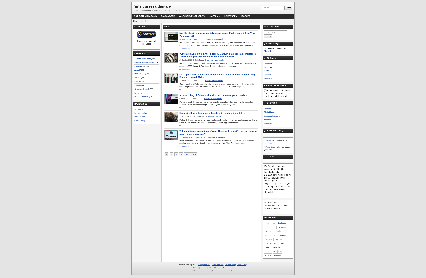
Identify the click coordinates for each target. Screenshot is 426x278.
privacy (268, 243)
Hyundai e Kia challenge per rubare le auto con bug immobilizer (212, 113)
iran (275, 235)
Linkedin (267, 75)
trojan (280, 251)
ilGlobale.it (268, 123)
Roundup (138, 85)
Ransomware (168, 16)
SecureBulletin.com (272, 116)
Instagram (268, 67)
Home (135, 21)
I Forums (245, 16)
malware (283, 235)
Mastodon (268, 51)
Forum (277, 93)
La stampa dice (140, 113)
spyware (276, 247)
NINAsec (267, 140)
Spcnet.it (267, 108)
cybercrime (283, 227)
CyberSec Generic (142, 89)
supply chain (270, 251)
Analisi (137, 70)
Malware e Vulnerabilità (192, 16)
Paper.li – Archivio (141, 97)
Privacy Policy (140, 117)
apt (274, 223)
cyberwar (269, 231)
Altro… (214, 16)
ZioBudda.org (269, 112)
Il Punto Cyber (270, 147)
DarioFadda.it (228, 268)
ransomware (279, 243)
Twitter (266, 71)
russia (267, 247)
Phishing (137, 81)
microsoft (269, 239)
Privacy (137, 78)
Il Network (230, 16)
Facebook (268, 63)
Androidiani (268, 120)
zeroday (277, 255)
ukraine (268, 255)
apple (267, 223)
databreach (280, 231)
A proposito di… (140, 109)
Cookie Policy (139, 121)
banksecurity (270, 227)
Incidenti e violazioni (145, 16)
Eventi (136, 93)
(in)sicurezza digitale (152, 6)
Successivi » (190, 154)
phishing (279, 239)
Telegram (268, 78)
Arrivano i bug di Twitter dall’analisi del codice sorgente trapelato (213, 95)
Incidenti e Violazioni (142, 59)
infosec (268, 235)
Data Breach (139, 74)
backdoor (282, 223)
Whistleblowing (214, 268)
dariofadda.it (269, 205)
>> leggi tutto (184, 48)
